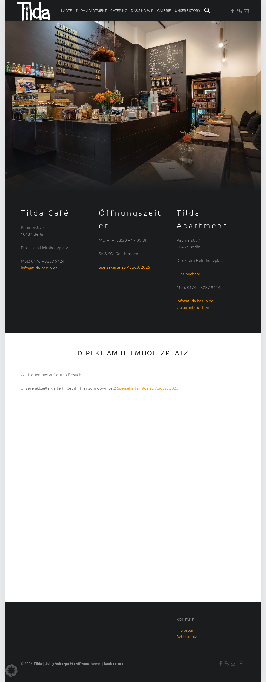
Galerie (164, 10)
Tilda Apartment (91, 10)
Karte (66, 10)
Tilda (38, 663)
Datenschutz (187, 636)
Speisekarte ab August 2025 (124, 267)
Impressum (185, 630)
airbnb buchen (195, 307)
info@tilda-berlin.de (39, 268)
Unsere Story (187, 10)
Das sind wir (142, 10)
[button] (11, 670)
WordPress (79, 663)
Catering (118, 10)
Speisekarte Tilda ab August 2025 (147, 388)
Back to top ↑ (115, 663)
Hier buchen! (188, 273)
